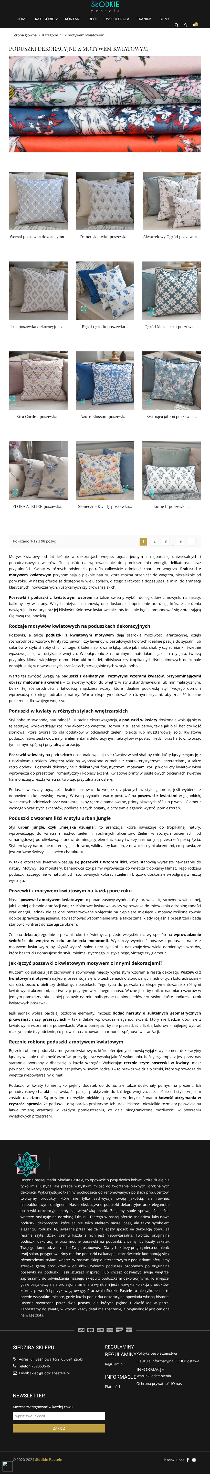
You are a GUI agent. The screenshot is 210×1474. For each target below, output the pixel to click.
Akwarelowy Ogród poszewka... (171, 236)
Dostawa (192, 1362)
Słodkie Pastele (48, 1459)
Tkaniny (144, 19)
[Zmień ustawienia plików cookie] (8, 1466)
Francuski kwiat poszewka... (105, 236)
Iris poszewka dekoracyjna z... (38, 326)
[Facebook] (187, 1460)
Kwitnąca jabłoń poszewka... (171, 416)
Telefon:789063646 (33, 1366)
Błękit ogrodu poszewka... (105, 326)
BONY (164, 19)
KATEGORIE (45, 19)
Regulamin (114, 1364)
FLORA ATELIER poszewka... (38, 506)
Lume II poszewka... (171, 506)
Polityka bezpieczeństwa (156, 1354)
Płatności (112, 1386)
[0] (194, 25)
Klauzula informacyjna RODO (160, 1362)
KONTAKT (73, 19)
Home (22, 19)
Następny (192, 542)
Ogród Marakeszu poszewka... (171, 326)
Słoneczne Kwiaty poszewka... (105, 506)
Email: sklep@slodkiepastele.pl (44, 1373)
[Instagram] (194, 1460)
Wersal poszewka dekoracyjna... (38, 236)
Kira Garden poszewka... (38, 416)
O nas (177, 1384)
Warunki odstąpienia (153, 1376)
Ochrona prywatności (154, 1384)
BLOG (93, 19)
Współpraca (117, 19)
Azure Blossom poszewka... (105, 416)
